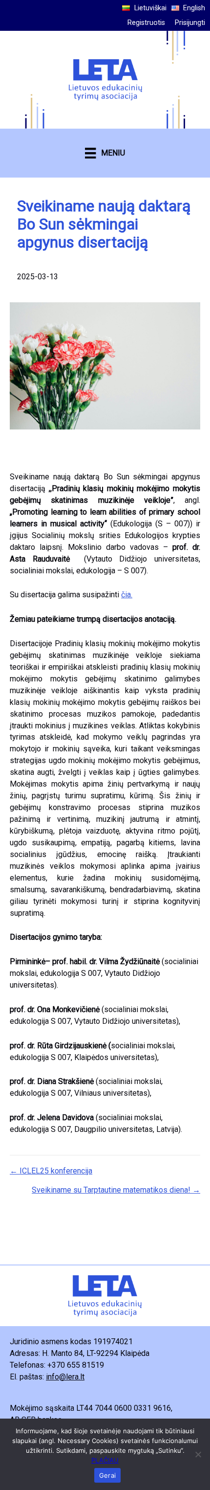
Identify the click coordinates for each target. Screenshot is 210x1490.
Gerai (107, 1475)
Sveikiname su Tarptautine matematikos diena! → (116, 1190)
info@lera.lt (65, 1376)
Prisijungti (190, 23)
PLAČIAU (105, 1460)
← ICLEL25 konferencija (51, 1170)
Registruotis (146, 23)
